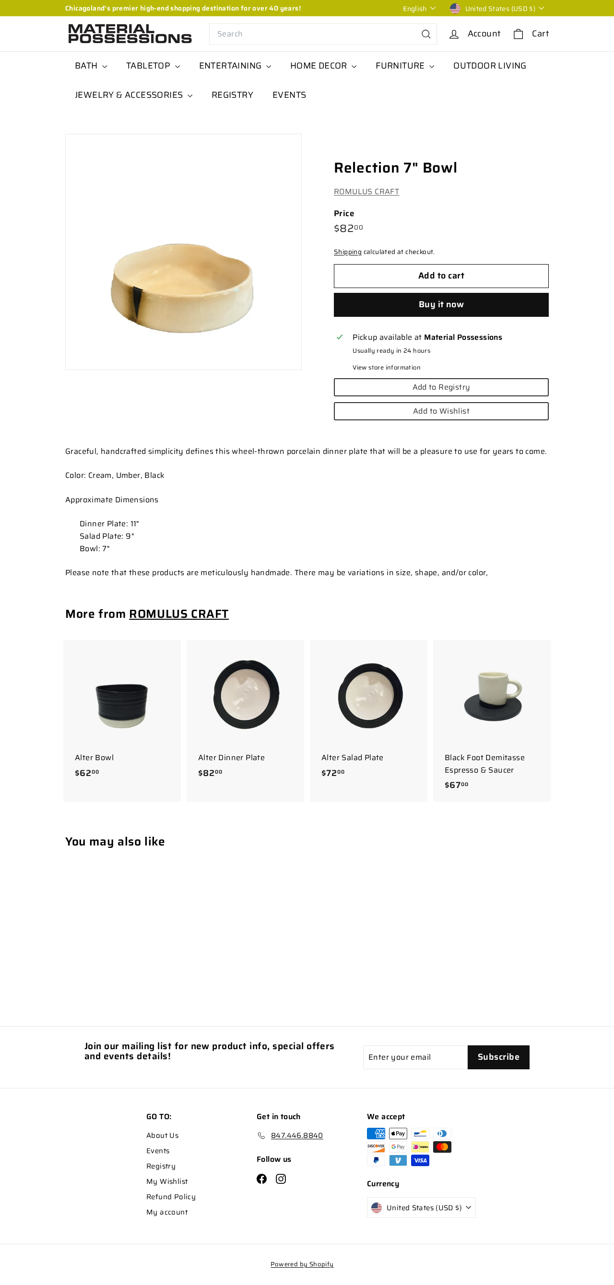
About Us (162, 1135)
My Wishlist (167, 1181)
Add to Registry (442, 387)
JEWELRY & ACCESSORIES (130, 95)
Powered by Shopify (302, 1264)
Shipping (348, 252)
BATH (87, 65)
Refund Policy (171, 1197)
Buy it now (441, 304)
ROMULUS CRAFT (366, 191)
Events (157, 1151)
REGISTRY (232, 95)
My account (167, 1212)
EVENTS (289, 95)
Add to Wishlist (441, 411)
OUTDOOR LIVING (490, 65)
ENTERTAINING (231, 65)
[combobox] (323, 34)
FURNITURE (401, 65)
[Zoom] (183, 252)
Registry (161, 1166)
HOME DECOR (319, 65)
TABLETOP (149, 65)
